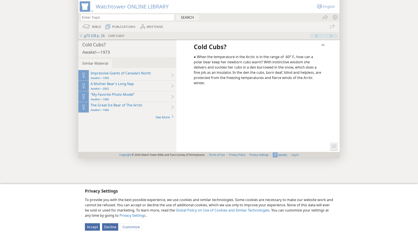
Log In (295, 154)
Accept (92, 227)
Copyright (125, 155)
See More (163, 117)
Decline (110, 227)
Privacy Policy (237, 154)
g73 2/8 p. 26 (94, 35)
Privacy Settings (133, 215)
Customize (131, 227)
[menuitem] (335, 17)
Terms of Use (217, 154)
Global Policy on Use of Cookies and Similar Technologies (223, 210)
